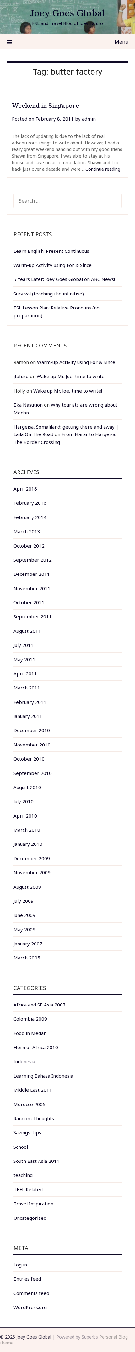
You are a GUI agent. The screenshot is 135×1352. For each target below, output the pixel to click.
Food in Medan (30, 1033)
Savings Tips (27, 1132)
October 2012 (29, 546)
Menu (121, 41)
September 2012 (33, 560)
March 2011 (27, 687)
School (21, 1147)
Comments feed (31, 1293)
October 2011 (29, 602)
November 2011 (32, 588)
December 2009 (32, 858)
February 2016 (30, 503)
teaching (23, 1175)
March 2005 (27, 957)
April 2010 (25, 816)
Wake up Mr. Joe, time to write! (71, 376)
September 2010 (33, 773)
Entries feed (27, 1279)
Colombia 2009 (30, 1019)
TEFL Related (28, 1189)
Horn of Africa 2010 (36, 1047)
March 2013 (27, 531)
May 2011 (24, 659)
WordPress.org (30, 1307)
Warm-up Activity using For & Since (53, 265)
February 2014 (30, 517)
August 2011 (27, 631)
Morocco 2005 (30, 1104)
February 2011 (30, 702)
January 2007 (28, 943)
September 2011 (33, 616)
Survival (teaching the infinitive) (49, 293)
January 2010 (28, 844)
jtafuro (21, 376)
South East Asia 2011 (37, 1161)
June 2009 (24, 915)
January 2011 (28, 716)
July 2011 (24, 645)
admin (89, 119)
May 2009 (24, 929)
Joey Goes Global (67, 13)
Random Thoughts (34, 1118)
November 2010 (32, 744)
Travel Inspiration (33, 1203)
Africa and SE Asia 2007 (40, 1004)
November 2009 (32, 872)
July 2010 (24, 801)
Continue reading (102, 169)
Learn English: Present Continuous (51, 251)
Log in (20, 1264)
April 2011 (25, 673)
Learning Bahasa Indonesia (43, 1076)
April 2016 (25, 489)
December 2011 (32, 574)
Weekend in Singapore (45, 105)
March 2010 (27, 830)
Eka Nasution (28, 405)
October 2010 (29, 759)
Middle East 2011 (33, 1090)
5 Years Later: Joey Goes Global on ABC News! (64, 279)
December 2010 (32, 730)
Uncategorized (30, 1218)
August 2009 (27, 887)
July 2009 (24, 901)
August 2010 (27, 787)
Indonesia (24, 1061)
